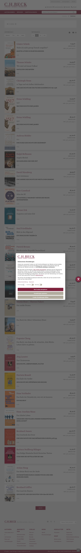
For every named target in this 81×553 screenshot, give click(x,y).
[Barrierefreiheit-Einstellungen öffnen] (78, 279)
